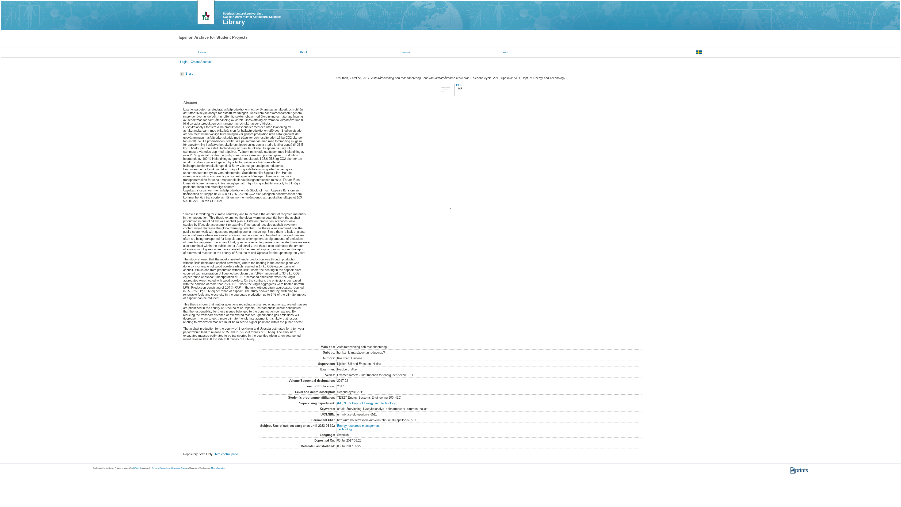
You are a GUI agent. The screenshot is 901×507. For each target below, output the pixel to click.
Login (183, 62)
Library (234, 22)
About (303, 52)
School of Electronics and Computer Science (169, 468)
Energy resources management (358, 425)
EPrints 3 (137, 468)
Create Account (201, 62)
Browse (405, 52)
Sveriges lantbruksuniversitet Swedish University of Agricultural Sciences (252, 15)
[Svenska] (699, 52)
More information (218, 468)
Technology (345, 429)
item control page (226, 454)
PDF (459, 85)
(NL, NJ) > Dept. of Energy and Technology (366, 403)
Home (202, 52)
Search (506, 52)
